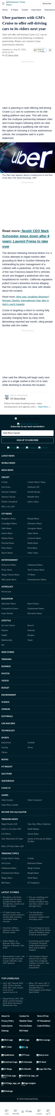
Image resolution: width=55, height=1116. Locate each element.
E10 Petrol (5, 848)
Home (5, 10)
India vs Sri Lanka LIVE (11, 843)
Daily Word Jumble (9, 819)
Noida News (33, 557)
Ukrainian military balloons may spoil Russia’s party (11, 943)
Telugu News (6, 892)
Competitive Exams (9, 622)
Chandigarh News (9, 537)
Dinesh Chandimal (9, 516)
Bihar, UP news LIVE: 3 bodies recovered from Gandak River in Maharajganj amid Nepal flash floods (40, 1001)
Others (4, 766)
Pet (2, 659)
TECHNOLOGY (8, 744)
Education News (35, 627)
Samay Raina (33, 848)
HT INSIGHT (6, 780)
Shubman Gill (33, 501)
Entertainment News (10, 887)
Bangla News (33, 887)
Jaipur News (33, 547)
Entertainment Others (37, 593)
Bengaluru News (8, 532)
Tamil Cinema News (36, 584)
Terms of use (43, 1030)
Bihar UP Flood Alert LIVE (12, 860)
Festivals (31, 644)
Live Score (5, 501)
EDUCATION (7, 613)
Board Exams (33, 617)
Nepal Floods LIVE (9, 838)
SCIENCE (5, 716)
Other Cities (33, 567)
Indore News (7, 547)
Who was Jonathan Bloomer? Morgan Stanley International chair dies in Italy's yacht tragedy (25, 300)
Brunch (31, 639)
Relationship (6, 654)
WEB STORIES (7, 666)
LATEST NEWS (8, 470)
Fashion (4, 644)
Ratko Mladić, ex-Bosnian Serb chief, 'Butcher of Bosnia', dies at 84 (13, 958)
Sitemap (5, 1045)
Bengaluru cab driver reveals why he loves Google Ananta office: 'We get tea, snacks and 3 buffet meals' (13, 915)
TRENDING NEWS (9, 833)
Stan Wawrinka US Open (12, 853)
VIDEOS (5, 694)
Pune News (32, 562)
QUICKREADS (7, 795)
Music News (6, 584)
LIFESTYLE (6, 634)
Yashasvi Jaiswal (8, 511)
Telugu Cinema (34, 882)
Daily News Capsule (11, 444)
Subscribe (46, 3)
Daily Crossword (35, 814)
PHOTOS (5, 687)
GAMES (4, 809)
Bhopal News (33, 532)
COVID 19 (5, 802)
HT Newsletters (43, 1035)
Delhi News (6, 542)
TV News (31, 589)
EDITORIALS (7, 730)
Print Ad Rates (25, 1040)
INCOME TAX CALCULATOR (13, 826)
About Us (5, 1030)
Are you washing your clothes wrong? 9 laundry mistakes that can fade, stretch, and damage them (38, 915)
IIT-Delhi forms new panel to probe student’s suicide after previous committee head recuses (13, 930)
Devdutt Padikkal (8, 506)
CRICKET (5, 491)
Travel (30, 654)
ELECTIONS (6, 788)
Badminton (6, 756)
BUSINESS (6, 680)
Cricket (25, 10)
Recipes (31, 649)
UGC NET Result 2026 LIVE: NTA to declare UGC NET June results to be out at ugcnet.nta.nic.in (13, 1001)
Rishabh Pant (33, 511)
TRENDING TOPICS (10, 867)
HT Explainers (33, 897)
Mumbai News (7, 557)
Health (4, 649)
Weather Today (25, 1035)
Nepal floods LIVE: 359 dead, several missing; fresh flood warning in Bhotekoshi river (13, 1015)
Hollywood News (35, 579)
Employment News (36, 622)
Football (31, 756)
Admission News (8, 617)
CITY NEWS (6, 528)
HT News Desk (11, 55)
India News (36, 10)
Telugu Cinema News (10, 589)
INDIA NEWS (7, 484)
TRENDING (6, 673)
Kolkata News (7, 552)
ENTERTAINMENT (9, 574)
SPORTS (5, 752)
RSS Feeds (23, 1045)
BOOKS (4, 773)
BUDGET (5, 702)
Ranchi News (7, 567)
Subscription (7, 1040)
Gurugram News (35, 542)
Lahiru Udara (33, 516)
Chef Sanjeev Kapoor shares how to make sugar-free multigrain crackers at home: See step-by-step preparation (39, 975)
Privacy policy (7, 1035)
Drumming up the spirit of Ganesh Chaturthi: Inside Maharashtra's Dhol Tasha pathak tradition (39, 959)
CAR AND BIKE (8, 737)
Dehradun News (35, 537)
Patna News (6, 562)
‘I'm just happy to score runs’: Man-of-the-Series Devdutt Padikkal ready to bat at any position (40, 944)
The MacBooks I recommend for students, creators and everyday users (39, 929)
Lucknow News (34, 552)
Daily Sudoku (7, 814)
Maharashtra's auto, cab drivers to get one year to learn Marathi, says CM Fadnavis (14, 973)
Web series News (8, 593)
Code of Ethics (43, 1040)
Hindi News (33, 892)
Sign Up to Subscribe (27, 452)
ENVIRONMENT (8, 709)
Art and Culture (8, 639)
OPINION (5, 723)
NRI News (5, 897)
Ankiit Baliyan (33, 843)
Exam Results (7, 627)
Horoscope (6, 605)
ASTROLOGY (7, 601)
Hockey (4, 761)
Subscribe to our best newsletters (27, 438)
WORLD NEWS (8, 477)
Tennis (30, 761)
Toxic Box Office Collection (39, 838)
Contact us (24, 1030)
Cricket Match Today (36, 496)
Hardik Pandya (34, 506)
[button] (3, 3)
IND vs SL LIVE (8, 520)
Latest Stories (10, 906)
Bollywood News (8, 579)
